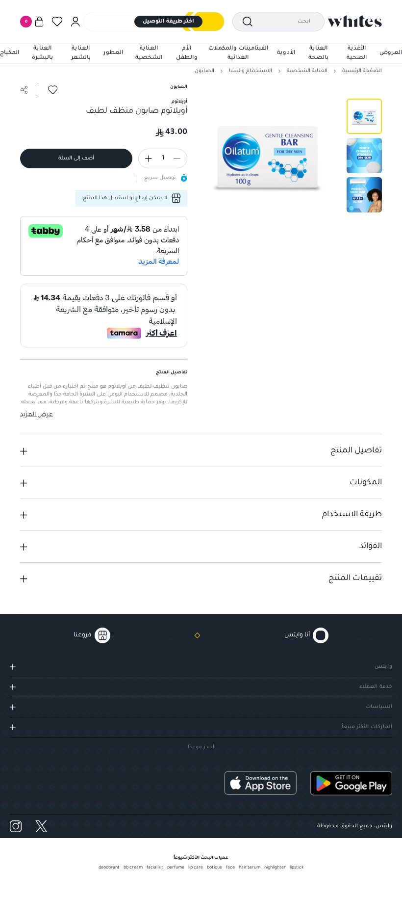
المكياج (9, 53)
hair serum (249, 868)
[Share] (24, 90)
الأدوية (286, 53)
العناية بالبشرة (42, 54)
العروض (390, 53)
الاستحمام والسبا (250, 71)
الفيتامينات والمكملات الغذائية (238, 54)
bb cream (133, 868)
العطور (113, 53)
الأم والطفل (187, 54)
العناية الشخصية (148, 54)
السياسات (379, 707)
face (230, 868)
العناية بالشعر (81, 54)
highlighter (275, 868)
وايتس (383, 667)
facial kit (155, 868)
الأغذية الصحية (357, 54)
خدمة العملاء (375, 687)
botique (214, 868)
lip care (195, 868)
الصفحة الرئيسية (362, 71)
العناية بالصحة (318, 54)
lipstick (296, 868)
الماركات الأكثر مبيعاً (367, 727)
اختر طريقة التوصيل (168, 22)
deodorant (109, 868)
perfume (175, 868)
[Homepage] (355, 21)
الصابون (204, 71)
